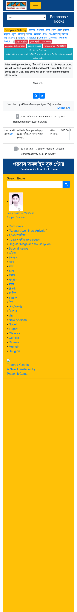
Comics (14, 338)
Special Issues (18, 248)
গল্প (11, 266)
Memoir (14, 347)
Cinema (14, 342)
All (68, 107)
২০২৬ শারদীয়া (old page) (24, 240)
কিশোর (13, 311)
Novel (13, 324)
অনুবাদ (13, 280)
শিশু (11, 302)
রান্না (11, 315)
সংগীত (12, 293)
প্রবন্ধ (11, 262)
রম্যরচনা (13, 298)
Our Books (16, 226)
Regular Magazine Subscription (30, 244)
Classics (14, 333)
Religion (14, 351)
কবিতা (12, 253)
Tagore (13, 329)
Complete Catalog (15, 30)
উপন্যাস (13, 257)
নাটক (12, 275)
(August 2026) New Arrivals (27, 231)
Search (38, 83)
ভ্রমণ (11, 271)
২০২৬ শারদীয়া (17, 235)
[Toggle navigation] (35, 5)
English (61, 107)
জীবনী (12, 289)
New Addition (18, 320)
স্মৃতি (11, 284)
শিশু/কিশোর (15, 307)
